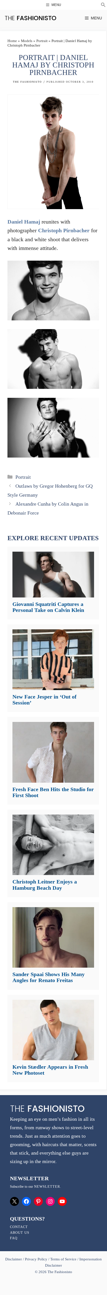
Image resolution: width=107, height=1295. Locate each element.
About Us (19, 1233)
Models (26, 41)
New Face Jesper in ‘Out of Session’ (44, 700)
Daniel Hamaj (23, 222)
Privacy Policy (36, 1259)
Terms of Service (63, 1259)
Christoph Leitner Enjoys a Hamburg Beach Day (44, 885)
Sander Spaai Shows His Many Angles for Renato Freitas (48, 977)
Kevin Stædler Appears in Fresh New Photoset (50, 1070)
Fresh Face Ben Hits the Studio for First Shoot (53, 792)
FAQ (13, 1238)
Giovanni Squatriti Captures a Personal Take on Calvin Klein (48, 607)
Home (12, 41)
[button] (103, 5)
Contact (19, 1227)
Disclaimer (14, 1259)
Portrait (42, 41)
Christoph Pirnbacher (64, 230)
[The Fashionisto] (30, 18)
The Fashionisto (27, 81)
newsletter (47, 1186)
